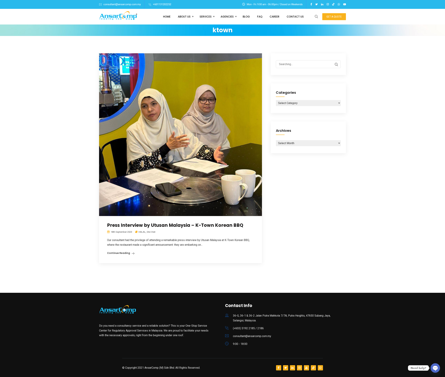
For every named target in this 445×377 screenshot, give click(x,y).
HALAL (142, 232)
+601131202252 (162, 4)
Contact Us (295, 16)
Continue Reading (118, 253)
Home (167, 16)
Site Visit (151, 232)
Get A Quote (334, 16)
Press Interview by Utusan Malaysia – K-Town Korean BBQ (175, 225)
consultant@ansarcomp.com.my (122, 4)
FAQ (259, 16)
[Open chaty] (435, 368)
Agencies (227, 16)
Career (274, 16)
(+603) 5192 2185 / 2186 (248, 328)
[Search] (335, 64)
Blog (246, 16)
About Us (184, 16)
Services (206, 16)
